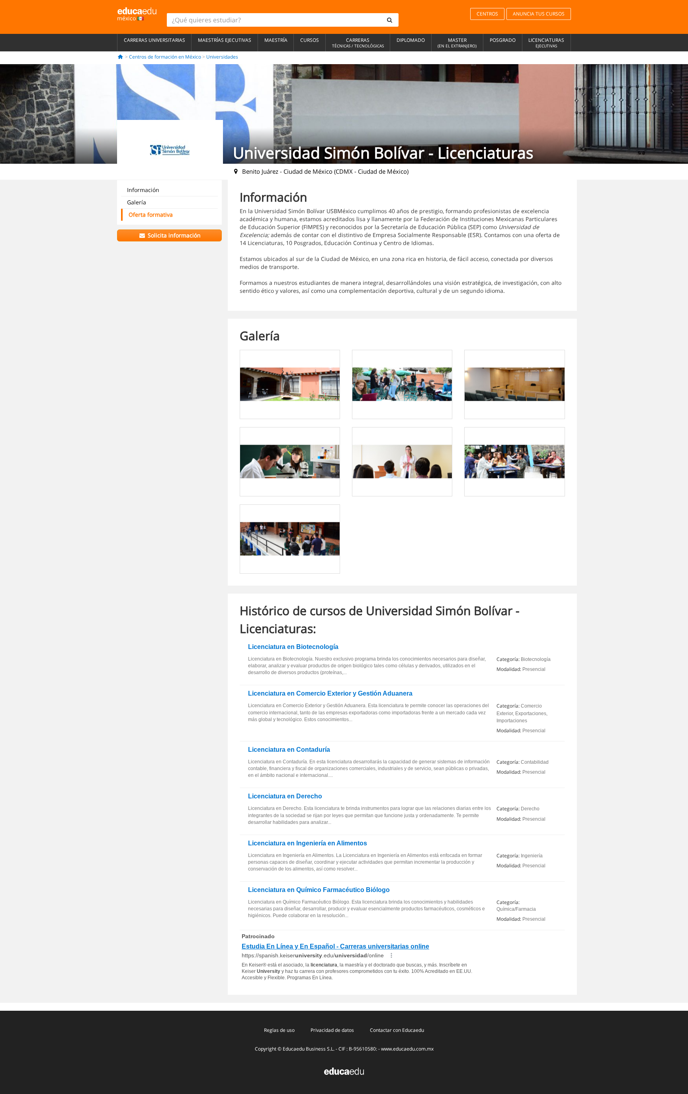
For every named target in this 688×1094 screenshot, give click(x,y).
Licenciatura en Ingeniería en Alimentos (307, 843)
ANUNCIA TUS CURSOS (539, 13)
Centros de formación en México (165, 56)
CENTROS (487, 13)
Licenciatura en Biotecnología (293, 646)
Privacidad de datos (332, 1030)
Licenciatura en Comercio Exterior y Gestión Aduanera (330, 693)
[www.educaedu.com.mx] (344, 1070)
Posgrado (503, 40)
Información (143, 190)
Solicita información (173, 235)
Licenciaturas (546, 43)
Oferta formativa (151, 214)
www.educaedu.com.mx (407, 1048)
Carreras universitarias (154, 40)
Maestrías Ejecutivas (224, 40)
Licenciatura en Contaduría (289, 749)
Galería (136, 202)
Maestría (275, 40)
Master (457, 43)
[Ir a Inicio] (120, 56)
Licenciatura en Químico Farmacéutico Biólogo (319, 889)
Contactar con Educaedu (397, 1030)
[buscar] (390, 20)
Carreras (358, 43)
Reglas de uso (279, 1030)
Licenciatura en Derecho (285, 796)
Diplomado (411, 40)
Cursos (309, 40)
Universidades (222, 56)
